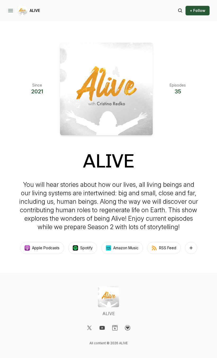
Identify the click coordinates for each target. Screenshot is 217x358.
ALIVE (35, 10)
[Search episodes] (180, 10)
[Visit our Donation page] (127, 327)
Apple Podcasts (46, 248)
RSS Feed (167, 248)
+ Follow (197, 10)
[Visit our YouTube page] (102, 327)
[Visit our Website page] (114, 327)
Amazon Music (125, 248)
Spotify (86, 248)
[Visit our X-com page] (89, 327)
